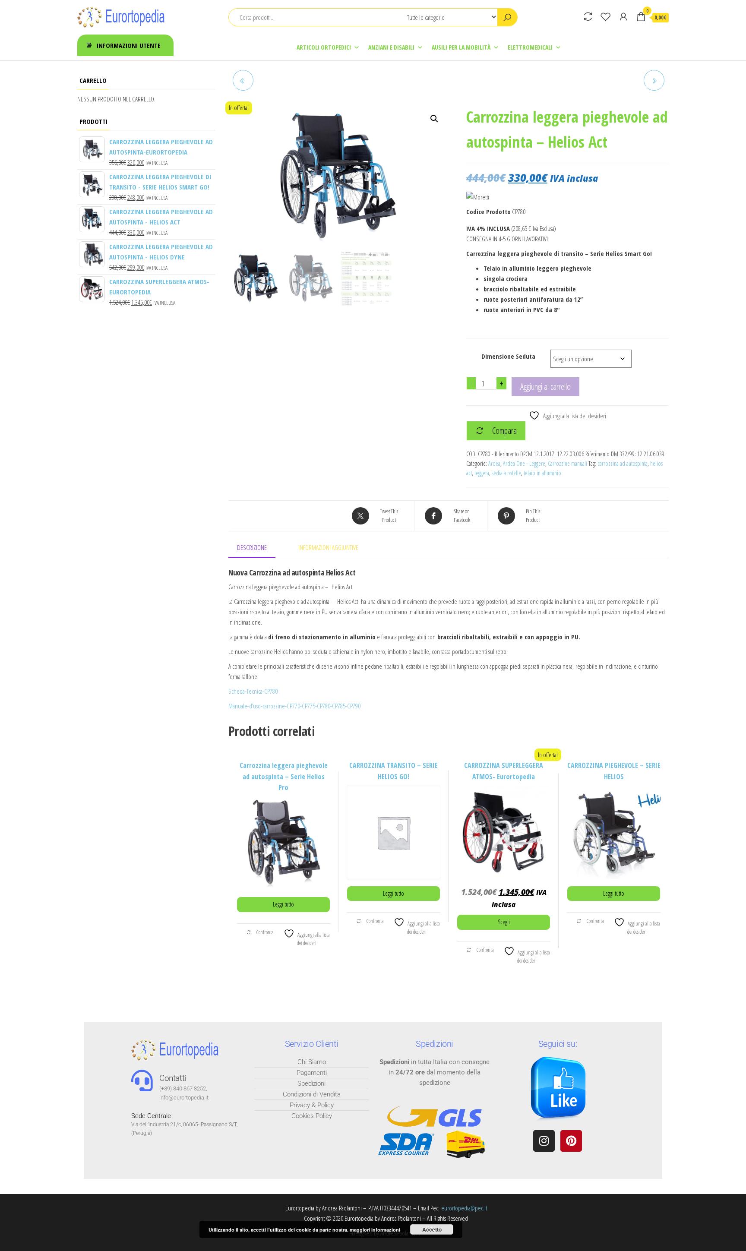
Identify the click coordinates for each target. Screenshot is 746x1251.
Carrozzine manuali (567, 463)
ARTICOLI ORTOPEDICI (324, 47)
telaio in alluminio (542, 473)
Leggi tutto (283, 904)
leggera (481, 473)
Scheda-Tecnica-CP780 (253, 691)
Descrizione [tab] (252, 547)
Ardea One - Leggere (524, 463)
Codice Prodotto (488, 211)
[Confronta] (588, 16)
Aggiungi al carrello (545, 386)
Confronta (265, 932)
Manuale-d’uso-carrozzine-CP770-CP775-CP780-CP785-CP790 (294, 705)
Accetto (432, 1229)
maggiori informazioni (375, 1229)
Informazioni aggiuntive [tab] (328, 547)
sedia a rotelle (506, 473)
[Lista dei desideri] (605, 16)
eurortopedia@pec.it (464, 1208)
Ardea (494, 463)
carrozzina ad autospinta (622, 463)
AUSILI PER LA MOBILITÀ (461, 47)
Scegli (504, 922)
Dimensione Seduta (508, 356)
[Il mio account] (623, 16)
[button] (434, 118)
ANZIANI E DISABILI (391, 47)
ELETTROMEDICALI (530, 47)
